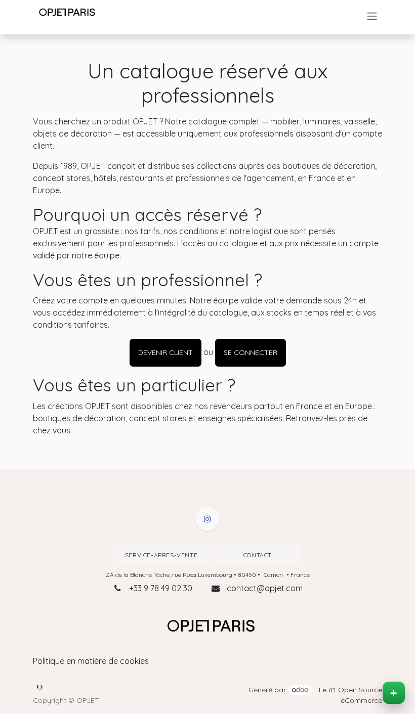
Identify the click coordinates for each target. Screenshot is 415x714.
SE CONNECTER (250, 352)
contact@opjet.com (265, 588)
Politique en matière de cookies (91, 661)
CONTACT (256, 555)
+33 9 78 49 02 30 (160, 588)
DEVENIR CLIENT (165, 352)
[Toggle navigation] (372, 16)
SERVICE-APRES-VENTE (161, 555)
